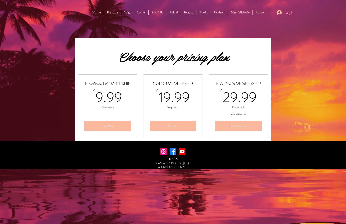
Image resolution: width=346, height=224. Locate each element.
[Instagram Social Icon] (163, 151)
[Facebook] (173, 151)
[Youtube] (182, 151)
